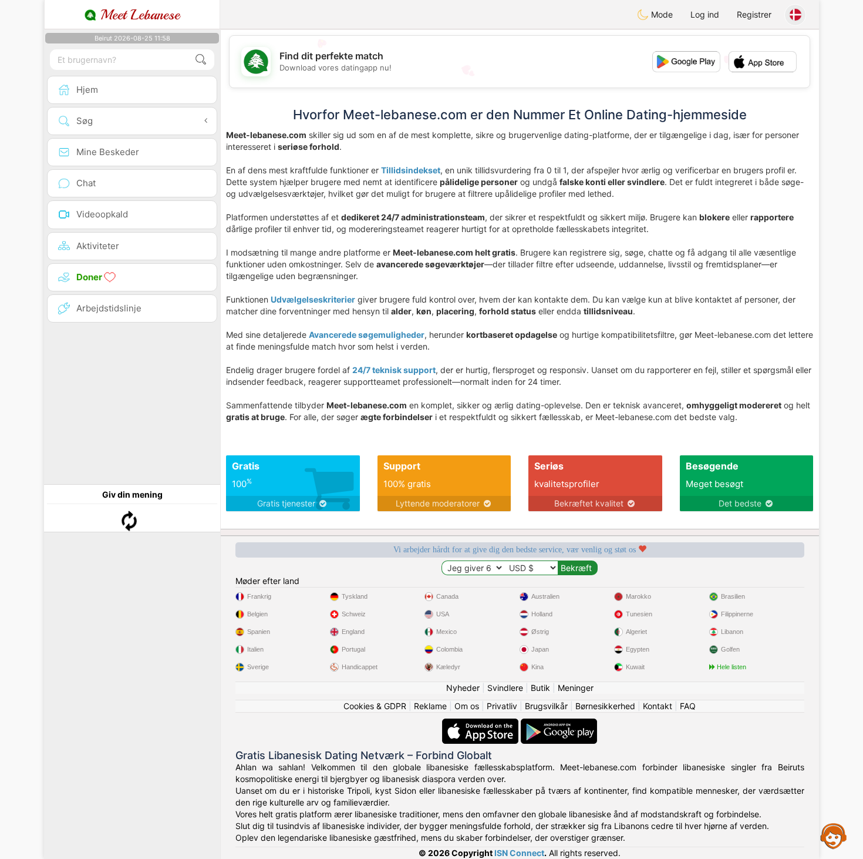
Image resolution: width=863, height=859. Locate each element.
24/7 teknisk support (394, 370)
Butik (540, 688)
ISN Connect (519, 853)
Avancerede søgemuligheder (366, 335)
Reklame (430, 706)
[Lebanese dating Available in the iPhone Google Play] (559, 724)
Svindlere (505, 688)
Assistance (833, 835)
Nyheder (463, 688)
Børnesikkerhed (605, 706)
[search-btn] (200, 59)
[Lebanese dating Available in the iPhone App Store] (481, 724)
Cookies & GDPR (374, 706)
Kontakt (657, 706)
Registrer (754, 14)
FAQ (688, 706)
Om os (466, 706)
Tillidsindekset (410, 170)
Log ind (704, 14)
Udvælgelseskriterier (313, 299)
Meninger (576, 688)
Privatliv (502, 706)
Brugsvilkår (546, 706)
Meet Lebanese (138, 15)
